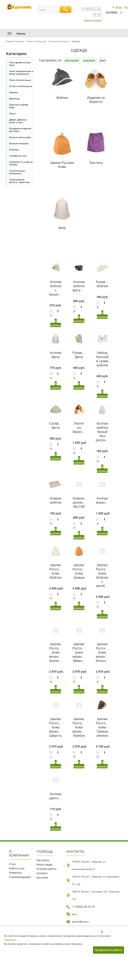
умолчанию (72, 60)
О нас (12, 864)
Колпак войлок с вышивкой (57, 287)
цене (103, 60)
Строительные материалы (17, 172)
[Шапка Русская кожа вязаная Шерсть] (55, 704)
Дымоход (14, 98)
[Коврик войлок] (55, 484)
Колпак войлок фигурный (80, 285)
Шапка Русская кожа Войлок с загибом (102, 575)
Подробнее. (10, 940)
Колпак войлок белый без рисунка (102, 431)
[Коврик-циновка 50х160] (79, 484)
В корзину (55, 323)
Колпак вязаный (103, 500)
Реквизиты (15, 872)
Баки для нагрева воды (18, 106)
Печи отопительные (20, 80)
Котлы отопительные (20, 86)
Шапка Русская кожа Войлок (55, 571)
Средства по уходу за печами (21, 163)
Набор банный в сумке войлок (102, 358)
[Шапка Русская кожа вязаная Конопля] (102, 629)
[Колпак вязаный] (102, 484)
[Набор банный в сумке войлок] (102, 338)
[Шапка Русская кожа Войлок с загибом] (102, 550)
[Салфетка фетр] (55, 409)
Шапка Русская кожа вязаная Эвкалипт (80, 652)
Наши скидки (44, 864)
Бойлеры (14, 149)
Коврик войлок (55, 500)
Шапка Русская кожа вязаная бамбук (79, 727)
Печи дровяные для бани (20, 64)
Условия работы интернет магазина (46, 873)
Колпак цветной (55, 795)
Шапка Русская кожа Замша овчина (102, 727)
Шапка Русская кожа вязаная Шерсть (55, 727)
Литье (12, 113)
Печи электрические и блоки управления (21, 72)
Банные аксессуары (20, 137)
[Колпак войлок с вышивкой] (55, 267)
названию (89, 60)
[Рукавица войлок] (102, 267)
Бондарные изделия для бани (20, 130)
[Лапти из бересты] (79, 409)
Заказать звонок (93, 20)
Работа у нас (17, 868)
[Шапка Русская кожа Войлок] (55, 550)
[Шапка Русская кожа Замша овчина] (102, 704)
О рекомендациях (20, 877)
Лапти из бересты (79, 427)
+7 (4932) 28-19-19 (91, 11)
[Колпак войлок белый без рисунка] (102, 409)
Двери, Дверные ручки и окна (18, 121)
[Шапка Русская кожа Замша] (79, 550)
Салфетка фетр (57, 425)
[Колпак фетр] (55, 338)
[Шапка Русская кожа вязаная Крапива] (55, 629)
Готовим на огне (18, 155)
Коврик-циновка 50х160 (79, 502)
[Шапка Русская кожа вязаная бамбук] (79, 704)
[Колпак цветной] (55, 779)
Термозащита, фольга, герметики (19, 181)
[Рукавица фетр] (79, 338)
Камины (13, 92)
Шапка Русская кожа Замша (79, 571)
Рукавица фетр (80, 354)
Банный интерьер (18, 143)
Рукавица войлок (103, 283)
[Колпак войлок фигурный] (79, 267)
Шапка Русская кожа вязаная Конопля (103, 652)
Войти (119, 7)
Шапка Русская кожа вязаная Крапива (56, 652)
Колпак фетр (55, 354)
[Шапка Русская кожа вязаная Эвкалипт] (79, 629)
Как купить (42, 860)
